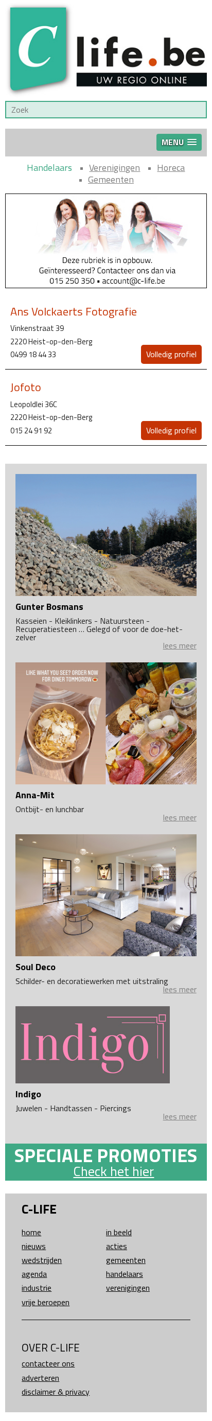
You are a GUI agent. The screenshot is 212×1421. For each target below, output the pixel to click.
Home (31, 1232)
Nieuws (34, 1246)
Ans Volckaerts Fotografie (73, 311)
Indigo (28, 1094)
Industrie (36, 1288)
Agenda (34, 1274)
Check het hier (113, 1171)
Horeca (171, 167)
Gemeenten (111, 179)
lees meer (180, 645)
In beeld (119, 1232)
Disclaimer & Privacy (56, 1391)
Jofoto (25, 387)
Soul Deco (35, 967)
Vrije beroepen (45, 1302)
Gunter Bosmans (49, 606)
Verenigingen (114, 167)
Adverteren (40, 1378)
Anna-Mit (35, 795)
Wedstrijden (42, 1260)
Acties (116, 1246)
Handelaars (49, 167)
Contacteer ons (48, 1363)
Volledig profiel (171, 354)
